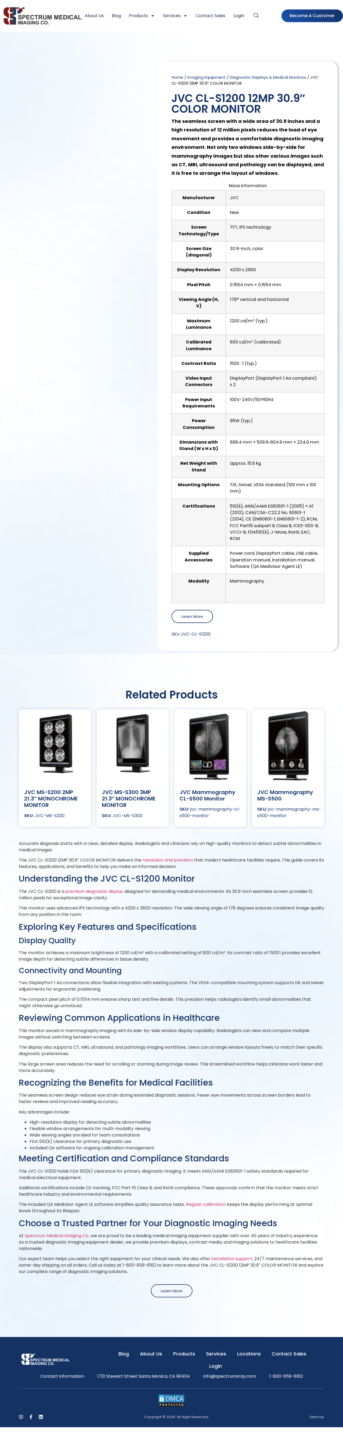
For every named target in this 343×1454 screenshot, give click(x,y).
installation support (231, 1259)
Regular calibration (206, 1204)
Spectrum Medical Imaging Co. (57, 1236)
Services (172, 16)
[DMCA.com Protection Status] (171, 1406)
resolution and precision (168, 860)
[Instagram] (21, 1417)
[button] (256, 15)
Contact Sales (210, 16)
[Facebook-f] (31, 1417)
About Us (94, 16)
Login (238, 16)
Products (138, 16)
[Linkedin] (41, 1417)
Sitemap (317, 1416)
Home (177, 77)
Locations (249, 1353)
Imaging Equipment (206, 77)
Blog (116, 16)
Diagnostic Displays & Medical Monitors (268, 77)
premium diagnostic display (94, 891)
